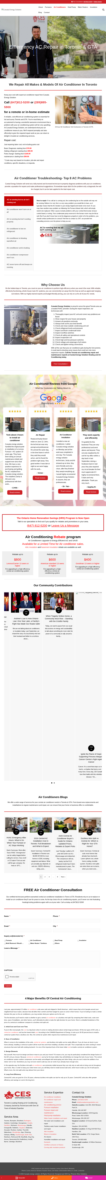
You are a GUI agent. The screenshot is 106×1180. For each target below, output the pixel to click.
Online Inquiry (98, 1)
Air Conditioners (60, 7)
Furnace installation (51, 1107)
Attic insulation (31, 547)
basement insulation (49, 547)
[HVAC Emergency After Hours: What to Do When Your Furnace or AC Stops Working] (16, 844)
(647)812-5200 (88, 1)
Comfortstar (81, 1170)
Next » (63, 877)
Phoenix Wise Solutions (79, 1174)
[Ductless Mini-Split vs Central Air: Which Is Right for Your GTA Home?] (90, 844)
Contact (47, 12)
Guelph (29, 1123)
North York (28, 1134)
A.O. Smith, (74, 1170)
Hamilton (7, 1125)
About (40, 7)
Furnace (9, 940)
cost (25, 1030)
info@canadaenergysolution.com (87, 1102)
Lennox (58, 1168)
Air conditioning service (52, 1105)
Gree (62, 1168)
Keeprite (44, 1170)
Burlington (27, 1120)
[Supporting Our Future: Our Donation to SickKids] (86, 686)
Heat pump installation (52, 1115)
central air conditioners (34, 1057)
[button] (52, 783)
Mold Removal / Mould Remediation (15, 943)
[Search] (102, 9)
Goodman (53, 1168)
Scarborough (20, 1134)
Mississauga (22, 1125)
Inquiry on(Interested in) (14, 936)
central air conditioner (11, 1032)
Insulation (82, 940)
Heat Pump (72, 7)
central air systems (40, 1042)
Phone (56, 916)
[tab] (19, 201)
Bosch (66, 1168)
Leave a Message (11, 948)
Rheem (24, 1170)
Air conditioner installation (52, 1097)
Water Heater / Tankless (38, 943)
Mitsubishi (71, 1168)
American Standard (36, 1170)
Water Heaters (83, 7)
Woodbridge (16, 1132)
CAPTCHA (8, 970)
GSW (60, 1170)
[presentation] (20, 977)
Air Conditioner (35, 940)
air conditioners (37, 1065)
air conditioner (32, 1009)
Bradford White (66, 1170)
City (55, 926)
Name (7, 916)
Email (7, 926)
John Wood (55, 1170)
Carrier (28, 1170)
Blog (40, 12)
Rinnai (49, 1170)
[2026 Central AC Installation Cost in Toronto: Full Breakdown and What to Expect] (41, 844)
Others (57, 943)
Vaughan (22, 1127)
